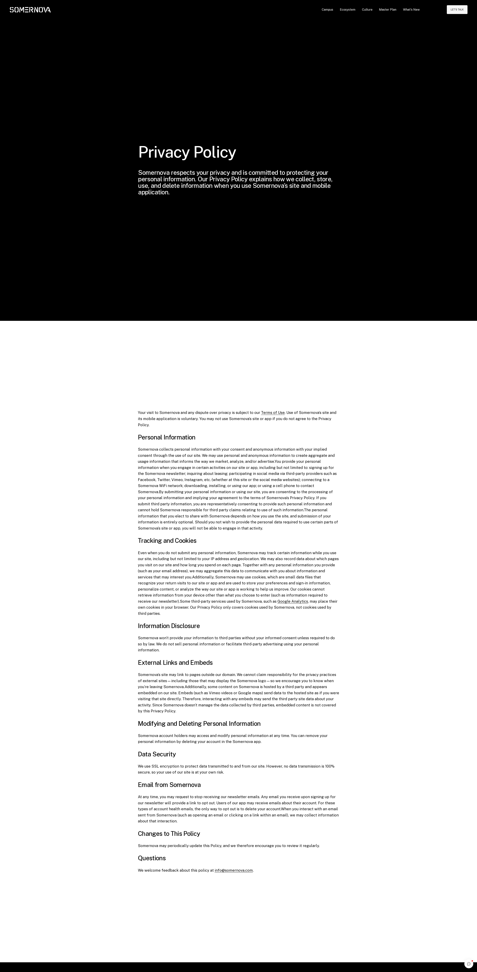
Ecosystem (347, 9)
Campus (327, 9)
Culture (367, 9)
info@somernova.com (234, 870)
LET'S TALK (457, 9)
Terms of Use (273, 412)
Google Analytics (292, 601)
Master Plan (387, 9)
